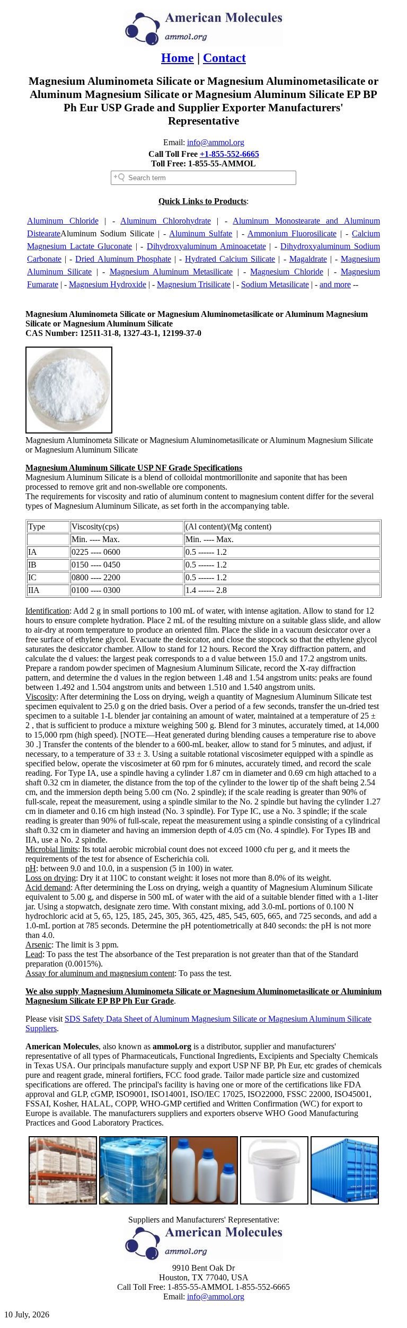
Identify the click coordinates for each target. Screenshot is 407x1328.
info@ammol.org (215, 142)
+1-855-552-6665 (229, 153)
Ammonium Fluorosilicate (292, 233)
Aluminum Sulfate (200, 233)
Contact (224, 58)
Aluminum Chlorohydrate (165, 220)
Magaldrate (308, 258)
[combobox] (203, 178)
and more (335, 284)
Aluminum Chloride (63, 220)
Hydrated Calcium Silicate (230, 258)
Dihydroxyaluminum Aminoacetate (206, 246)
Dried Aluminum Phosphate (123, 258)
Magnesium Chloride (286, 271)
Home (177, 58)
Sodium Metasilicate (275, 284)
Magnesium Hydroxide (107, 284)
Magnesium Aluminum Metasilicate (171, 271)
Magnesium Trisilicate (194, 284)
